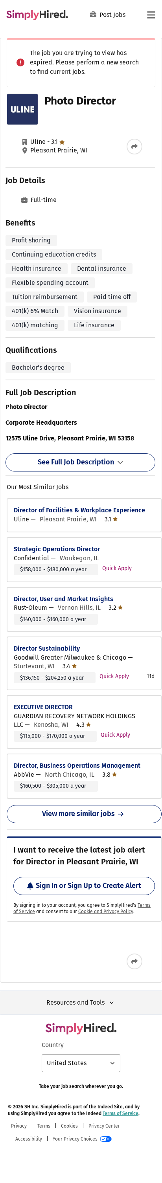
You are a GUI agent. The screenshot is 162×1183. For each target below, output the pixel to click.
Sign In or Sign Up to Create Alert (88, 885)
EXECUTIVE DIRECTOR (43, 707)
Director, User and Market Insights (63, 599)
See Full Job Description (76, 462)
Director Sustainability (47, 648)
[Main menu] (151, 15)
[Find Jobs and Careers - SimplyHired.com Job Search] (37, 15)
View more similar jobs (78, 813)
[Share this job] (134, 146)
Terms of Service (120, 1113)
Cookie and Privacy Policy (105, 911)
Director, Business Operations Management (77, 765)
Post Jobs (112, 14)
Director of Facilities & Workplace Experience (79, 510)
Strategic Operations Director (57, 549)
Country (53, 1045)
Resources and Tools (75, 1002)
